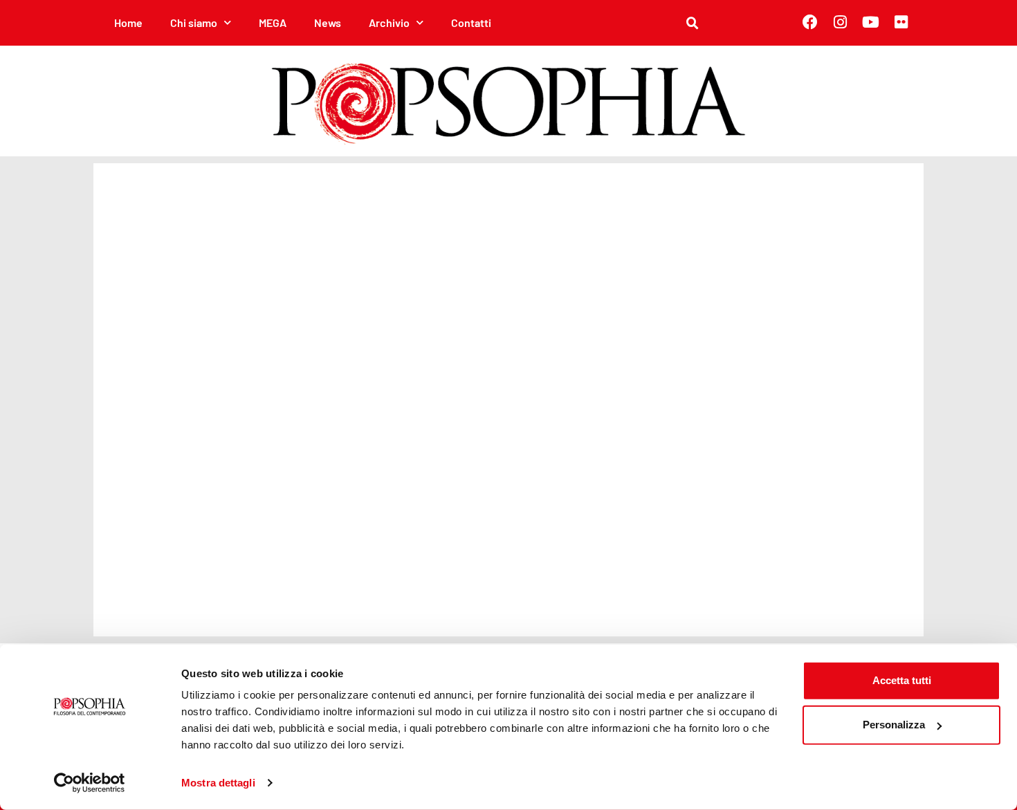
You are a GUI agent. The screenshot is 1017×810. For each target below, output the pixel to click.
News (327, 22)
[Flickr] (901, 22)
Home (128, 22)
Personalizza (894, 724)
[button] (692, 23)
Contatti (471, 22)
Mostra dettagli (218, 783)
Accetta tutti (901, 680)
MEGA (272, 22)
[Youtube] (871, 22)
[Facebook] (810, 22)
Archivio (389, 22)
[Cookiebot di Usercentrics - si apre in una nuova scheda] (89, 783)
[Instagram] (840, 22)
